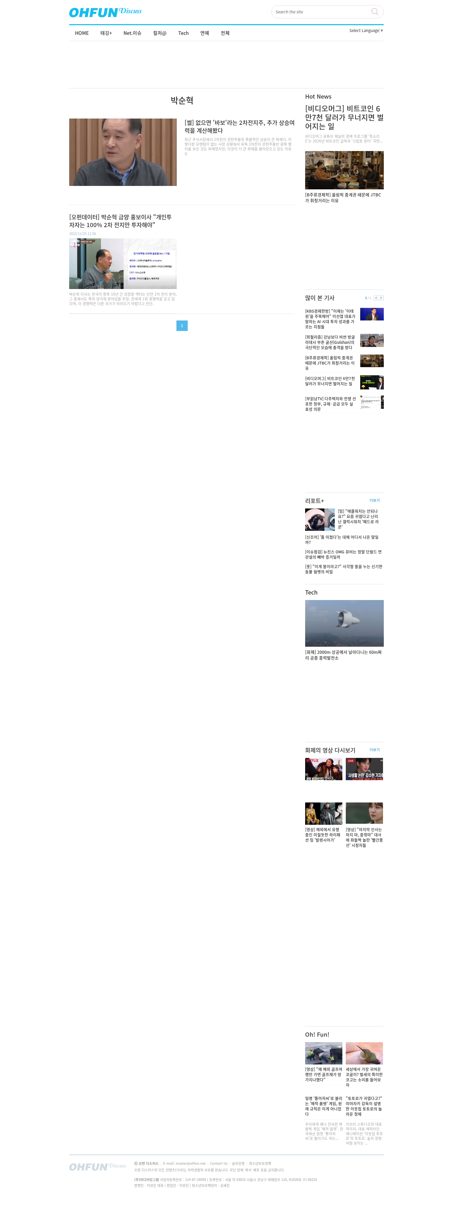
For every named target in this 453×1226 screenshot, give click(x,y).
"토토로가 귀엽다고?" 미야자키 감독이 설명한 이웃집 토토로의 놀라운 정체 (364, 1106)
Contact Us (219, 1163)
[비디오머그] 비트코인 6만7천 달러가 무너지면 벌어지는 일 (344, 117)
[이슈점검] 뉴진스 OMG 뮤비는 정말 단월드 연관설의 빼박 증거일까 (343, 554)
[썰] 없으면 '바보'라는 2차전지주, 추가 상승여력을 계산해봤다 (240, 126)
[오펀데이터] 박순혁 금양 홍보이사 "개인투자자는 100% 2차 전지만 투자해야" (120, 221)
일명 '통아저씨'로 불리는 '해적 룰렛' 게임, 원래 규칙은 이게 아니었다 (323, 1106)
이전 (376, 298)
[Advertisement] (226, 70)
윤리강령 (239, 1163)
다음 (381, 298)
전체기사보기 (373, 1168)
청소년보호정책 (260, 1163)
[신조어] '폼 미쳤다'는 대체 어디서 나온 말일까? (342, 539)
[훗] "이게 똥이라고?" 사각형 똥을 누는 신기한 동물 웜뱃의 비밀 (343, 569)
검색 (377, 11)
